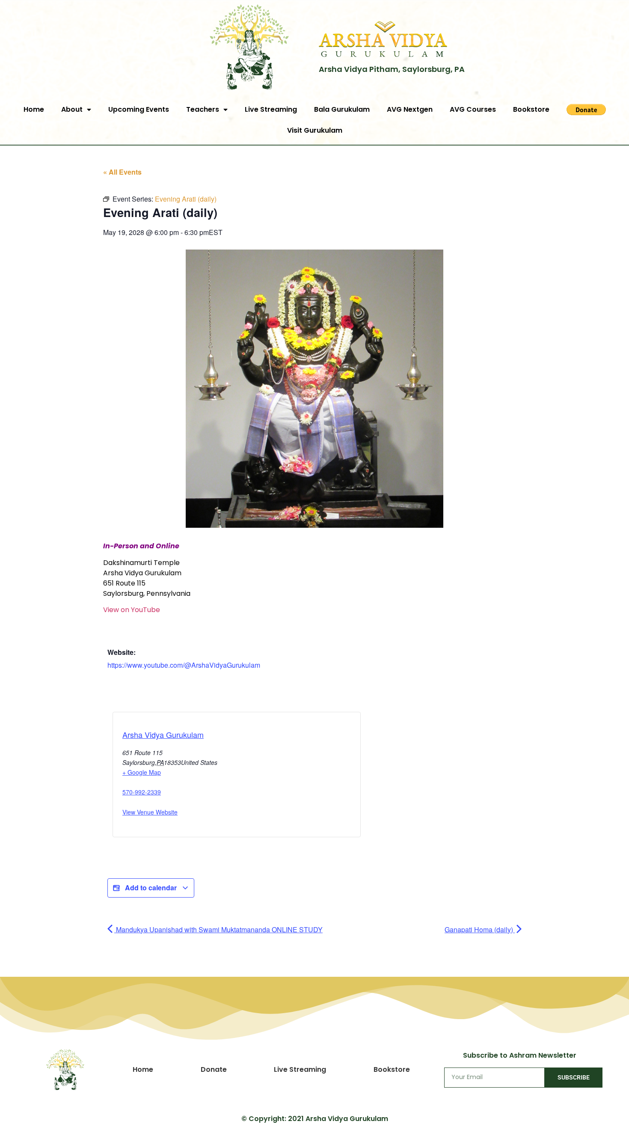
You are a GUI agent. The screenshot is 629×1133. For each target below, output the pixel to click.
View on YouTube (131, 610)
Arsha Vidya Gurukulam (163, 734)
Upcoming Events (138, 109)
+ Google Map (141, 772)
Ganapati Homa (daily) (480, 929)
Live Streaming (271, 109)
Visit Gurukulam (314, 130)
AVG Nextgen (410, 109)
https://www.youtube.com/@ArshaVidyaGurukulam (183, 665)
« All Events (122, 172)
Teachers (202, 109)
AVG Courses (473, 109)
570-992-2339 (141, 792)
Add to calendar (150, 887)
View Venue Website (150, 812)
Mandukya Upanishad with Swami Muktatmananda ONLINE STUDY (218, 929)
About (72, 109)
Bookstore (531, 109)
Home (34, 109)
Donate (214, 1069)
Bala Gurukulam (342, 109)
